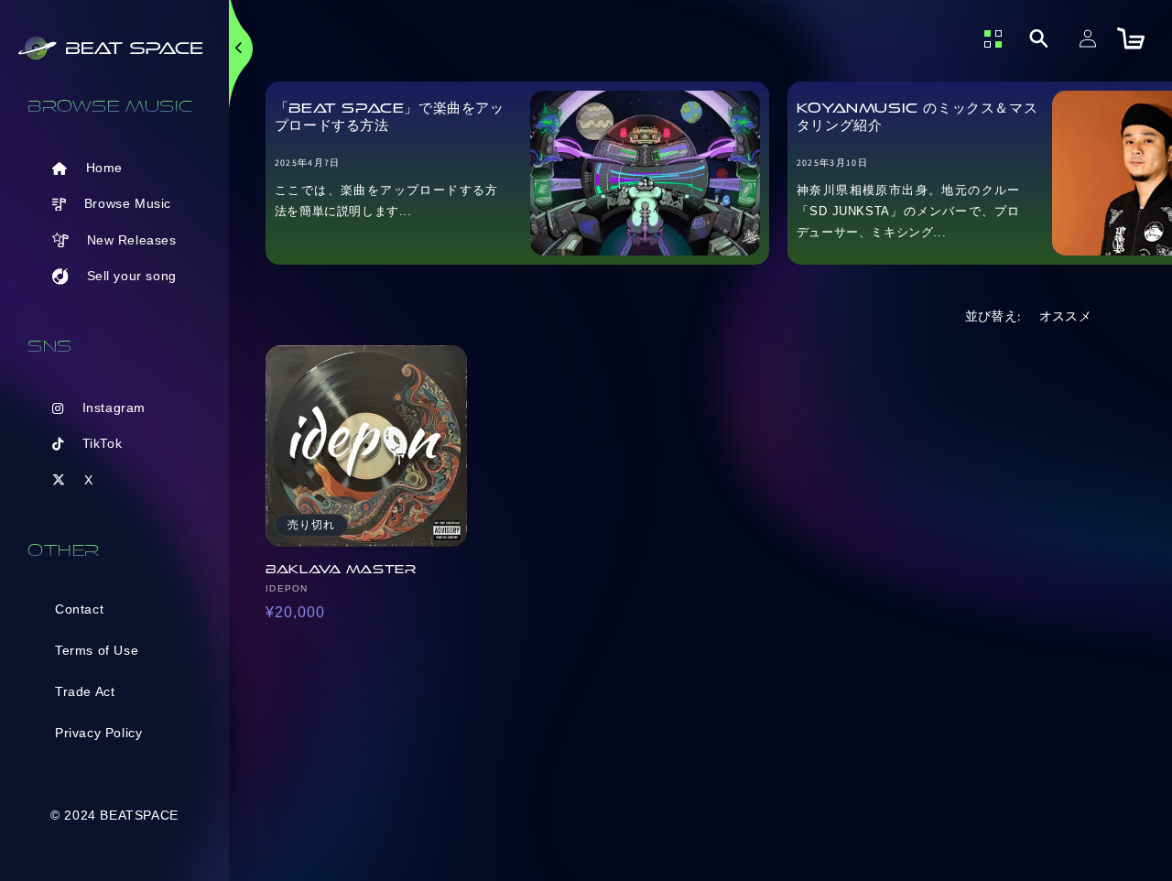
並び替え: (993, 316)
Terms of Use (96, 650)
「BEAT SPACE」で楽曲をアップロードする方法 (390, 117)
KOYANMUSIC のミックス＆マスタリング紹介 (917, 117)
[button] (1038, 38)
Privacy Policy (98, 732)
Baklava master (341, 569)
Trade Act (84, 691)
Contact (79, 609)
